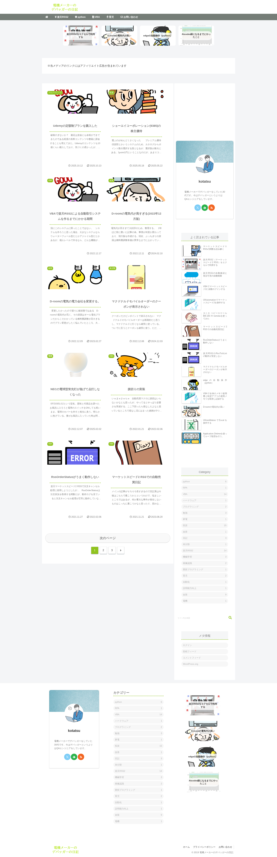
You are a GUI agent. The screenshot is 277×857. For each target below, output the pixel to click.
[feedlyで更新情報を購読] (204, 207)
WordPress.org (190, 664)
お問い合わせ (225, 847)
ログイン (187, 645)
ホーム (186, 847)
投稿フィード (189, 651)
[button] (228, 618)
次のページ (108, 538)
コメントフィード (192, 657)
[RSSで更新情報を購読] (211, 207)
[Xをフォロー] (197, 207)
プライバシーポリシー (204, 847)
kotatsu (205, 181)
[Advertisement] (205, 108)
